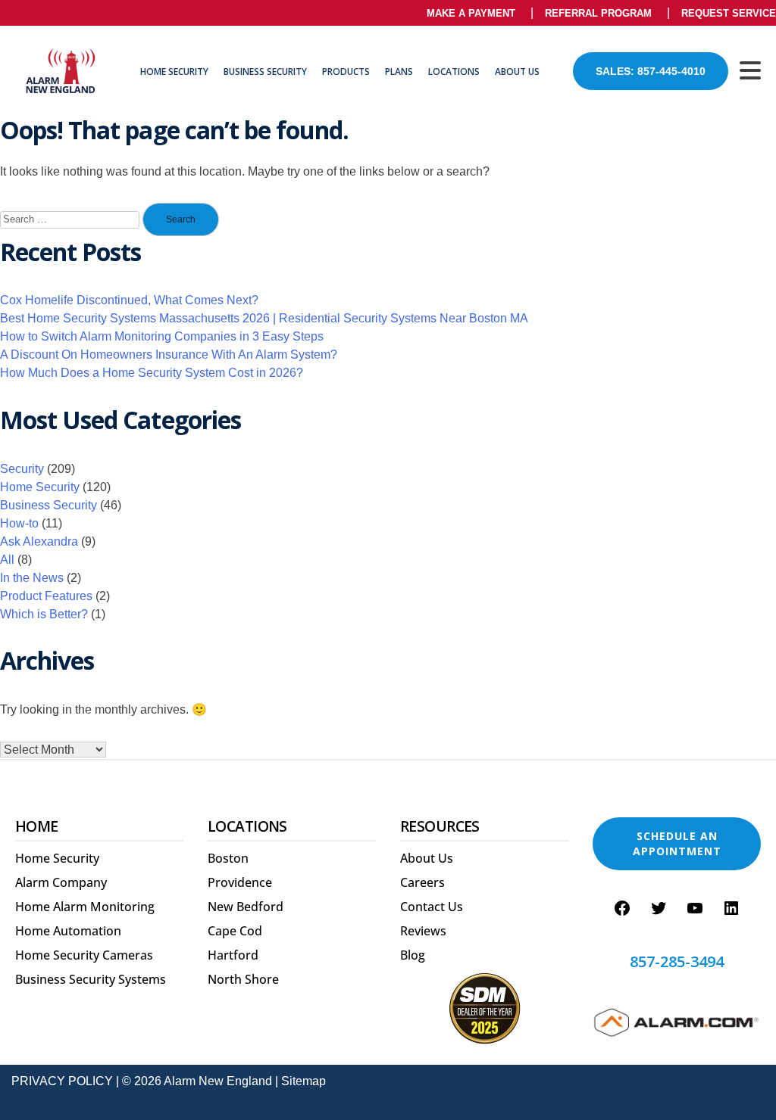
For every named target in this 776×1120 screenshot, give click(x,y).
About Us (517, 71)
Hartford (233, 955)
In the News (32, 577)
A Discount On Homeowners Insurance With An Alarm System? (168, 354)
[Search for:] (69, 220)
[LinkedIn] (731, 908)
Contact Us (431, 906)
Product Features (46, 596)
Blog (412, 955)
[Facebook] (622, 908)
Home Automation (68, 930)
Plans (399, 71)
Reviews (423, 930)
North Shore (243, 979)
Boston (228, 858)
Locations (454, 71)
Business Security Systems (90, 979)
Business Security (265, 71)
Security (22, 468)
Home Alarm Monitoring (85, 906)
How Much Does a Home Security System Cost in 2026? (151, 372)
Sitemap (303, 1081)
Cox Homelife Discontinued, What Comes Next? (129, 300)
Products (346, 71)
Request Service (728, 13)
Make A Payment (471, 13)
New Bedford (245, 906)
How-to (19, 523)
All (7, 559)
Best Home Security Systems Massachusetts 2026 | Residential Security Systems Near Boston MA (264, 318)
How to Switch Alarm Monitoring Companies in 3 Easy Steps (162, 336)
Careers (422, 882)
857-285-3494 (677, 962)
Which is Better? (44, 614)
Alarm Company (61, 882)
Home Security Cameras (84, 955)
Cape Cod (235, 930)
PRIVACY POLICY (62, 1081)
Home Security (174, 71)
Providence (240, 882)
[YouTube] (695, 908)
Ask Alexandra (39, 541)
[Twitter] (658, 908)
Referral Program (598, 13)
